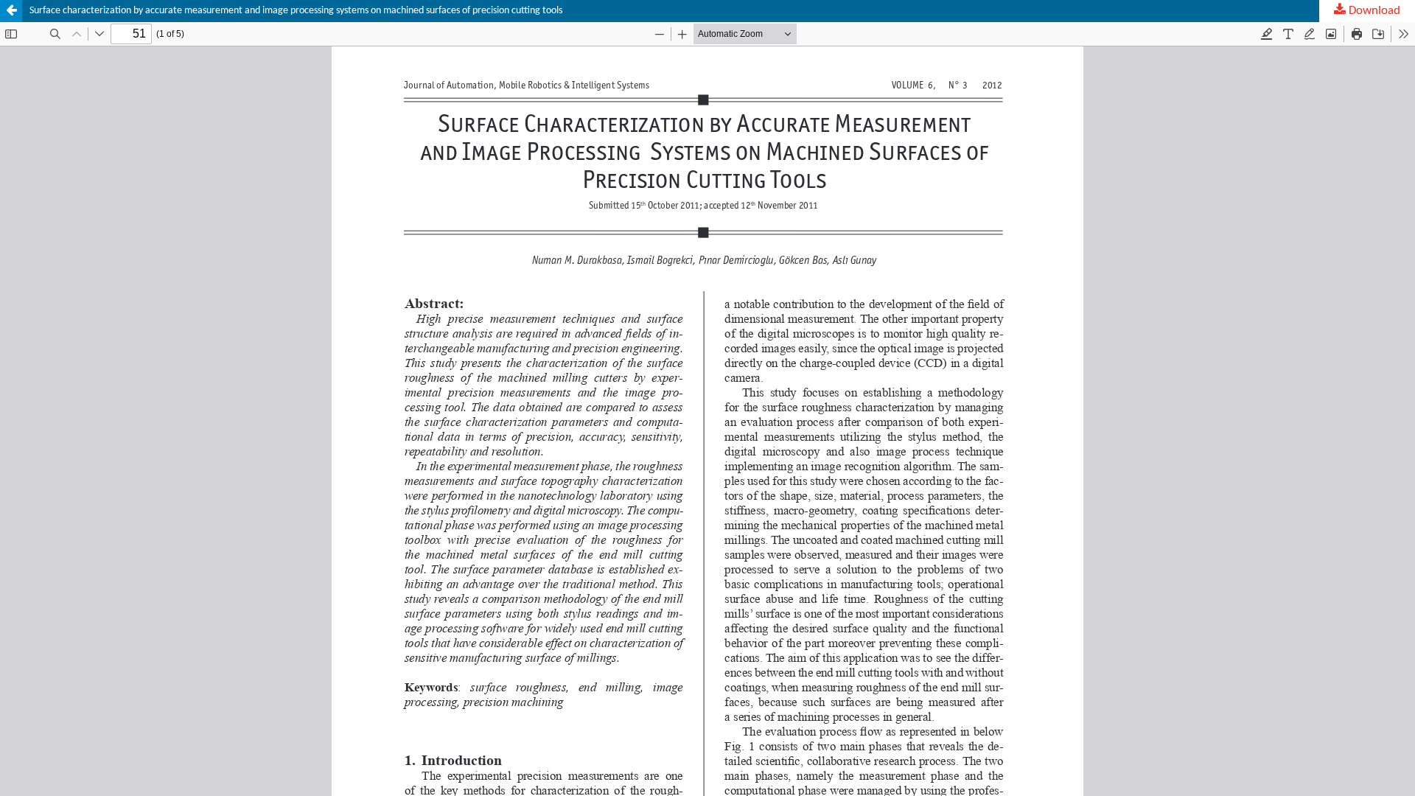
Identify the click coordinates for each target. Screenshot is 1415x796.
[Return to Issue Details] (11, 11)
